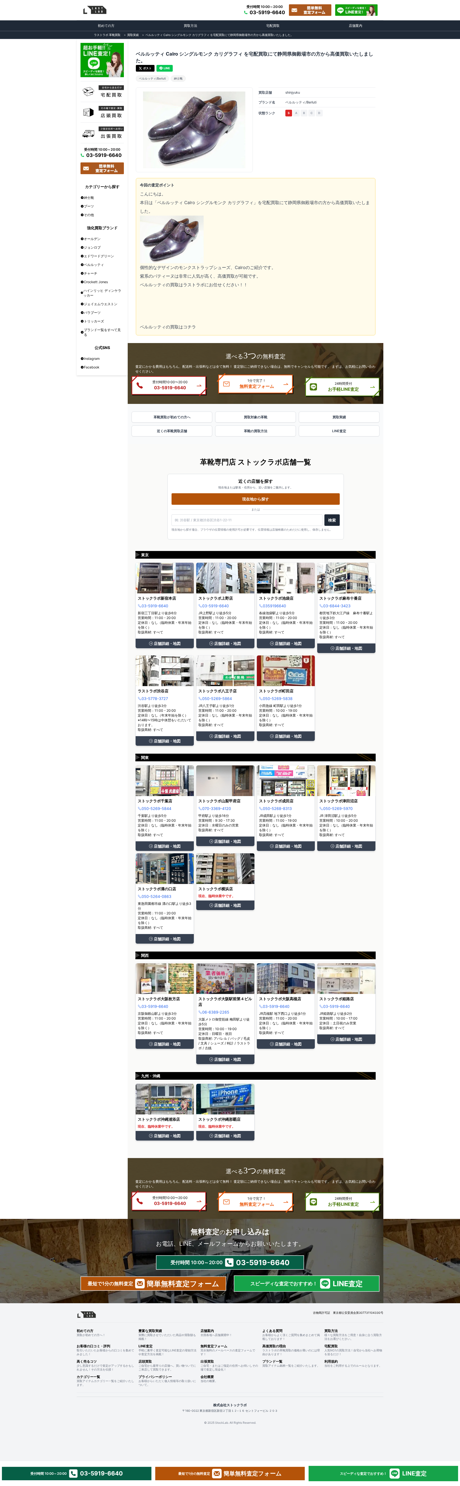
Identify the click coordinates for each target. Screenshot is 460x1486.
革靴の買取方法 (255, 431)
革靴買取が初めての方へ (172, 417)
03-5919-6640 (155, 605)
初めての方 (106, 25)
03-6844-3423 (337, 605)
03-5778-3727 (155, 698)
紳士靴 (178, 78)
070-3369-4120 (216, 808)
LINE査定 (339, 431)
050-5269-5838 (278, 698)
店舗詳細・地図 (167, 643)
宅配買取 (273, 25)
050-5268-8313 (277, 808)
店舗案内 (355, 25)
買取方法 (190, 25)
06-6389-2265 (215, 1012)
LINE (167, 68)
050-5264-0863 (156, 896)
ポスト (147, 68)
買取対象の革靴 (255, 417)
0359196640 (274, 605)
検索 (332, 520)
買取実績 (133, 35)
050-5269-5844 (156, 808)
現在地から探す (255, 499)
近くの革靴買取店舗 (172, 431)
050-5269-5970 (338, 808)
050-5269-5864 (217, 698)
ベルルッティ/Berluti (152, 78)
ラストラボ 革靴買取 (107, 35)
